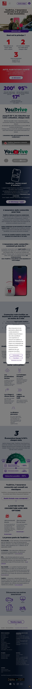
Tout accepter (16, 355)
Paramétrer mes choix (16, 360)
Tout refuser (16, 358)
